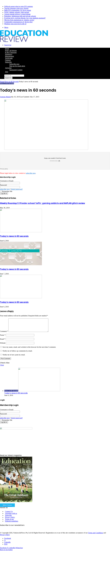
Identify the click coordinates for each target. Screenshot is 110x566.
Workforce (8, 54)
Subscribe (8, 62)
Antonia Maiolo (5, 97)
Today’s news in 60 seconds (14, 236)
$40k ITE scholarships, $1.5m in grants (17, 10)
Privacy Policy (10, 517)
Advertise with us (11, 513)
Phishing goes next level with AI (15, 24)
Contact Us (9, 511)
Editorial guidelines (11, 521)
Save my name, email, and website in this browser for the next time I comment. (29, 347)
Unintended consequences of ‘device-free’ (18, 22)
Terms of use (9, 519)
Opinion (8, 60)
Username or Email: (7, 181)
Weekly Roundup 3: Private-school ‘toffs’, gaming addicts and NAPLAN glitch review (42, 203)
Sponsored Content (15, 70)
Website (2, 343)
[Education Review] (24, 41)
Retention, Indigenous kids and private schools (20, 16)
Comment (4, 331)
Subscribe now (14, 64)
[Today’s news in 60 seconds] (21, 232)
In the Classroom (11, 52)
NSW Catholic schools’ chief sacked (16, 12)
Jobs (6, 72)
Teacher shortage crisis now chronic (16, 8)
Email (2, 339)
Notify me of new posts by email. (14, 355)
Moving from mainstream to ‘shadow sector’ (19, 20)
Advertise (8, 68)
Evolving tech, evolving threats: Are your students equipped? (25, 18)
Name (2, 335)
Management (9, 56)
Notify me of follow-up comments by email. (17, 351)
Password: (3, 185)
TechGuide (9, 58)
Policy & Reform (11, 50)
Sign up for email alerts (17, 66)
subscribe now (31, 173)
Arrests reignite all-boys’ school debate (17, 14)
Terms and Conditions (95, 533)
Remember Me (7, 191)
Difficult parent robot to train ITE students (18, 6)
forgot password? (17, 189)
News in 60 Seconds (12, 81)
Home (2, 81)
